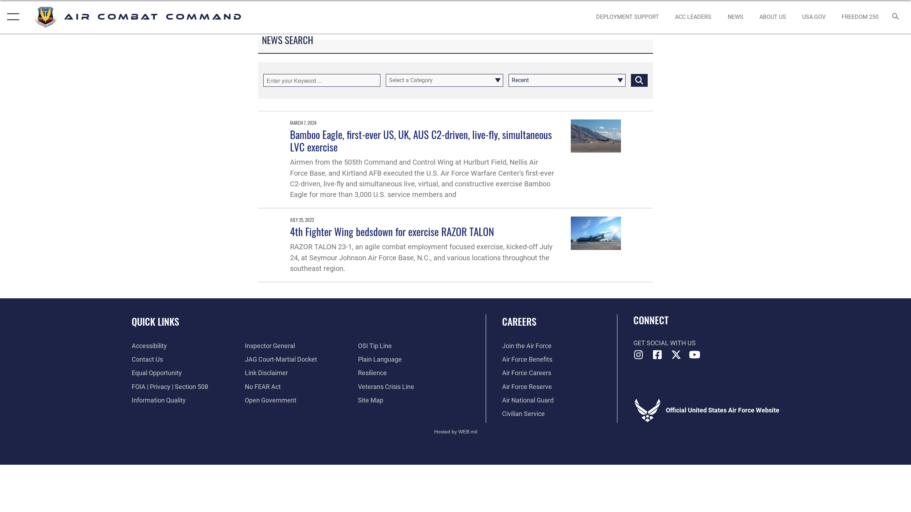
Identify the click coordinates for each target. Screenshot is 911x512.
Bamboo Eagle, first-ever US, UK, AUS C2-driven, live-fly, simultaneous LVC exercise (421, 140)
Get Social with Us (664, 343)
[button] (11, 17)
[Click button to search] (639, 80)
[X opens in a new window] (676, 355)
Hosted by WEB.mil (455, 431)
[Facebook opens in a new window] (657, 355)
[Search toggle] (896, 17)
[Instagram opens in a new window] (638, 355)
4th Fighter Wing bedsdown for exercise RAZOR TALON (392, 231)
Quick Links (155, 321)
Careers (519, 321)
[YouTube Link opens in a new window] (694, 355)
